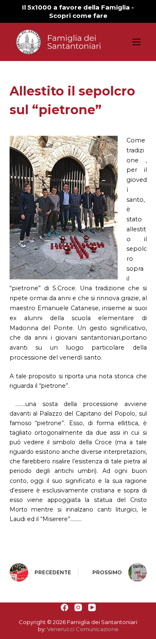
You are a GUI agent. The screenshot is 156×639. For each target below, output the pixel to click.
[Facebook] (64, 607)
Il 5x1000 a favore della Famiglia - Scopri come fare (78, 11)
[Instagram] (78, 607)
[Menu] (136, 42)
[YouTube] (92, 607)
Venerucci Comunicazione (83, 629)
